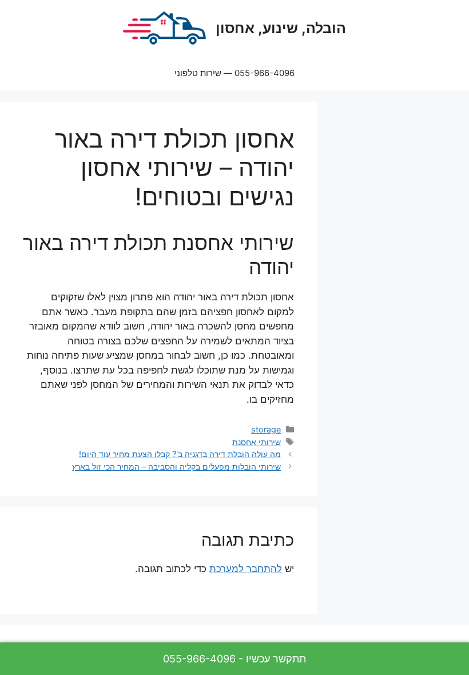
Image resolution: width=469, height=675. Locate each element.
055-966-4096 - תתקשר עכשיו (234, 659)
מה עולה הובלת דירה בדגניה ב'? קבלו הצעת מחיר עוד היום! (180, 454)
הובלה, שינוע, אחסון (281, 28)
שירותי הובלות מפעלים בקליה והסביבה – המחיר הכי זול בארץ (176, 466)
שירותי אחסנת (256, 442)
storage (266, 429)
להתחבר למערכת (245, 568)
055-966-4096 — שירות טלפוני (234, 73)
